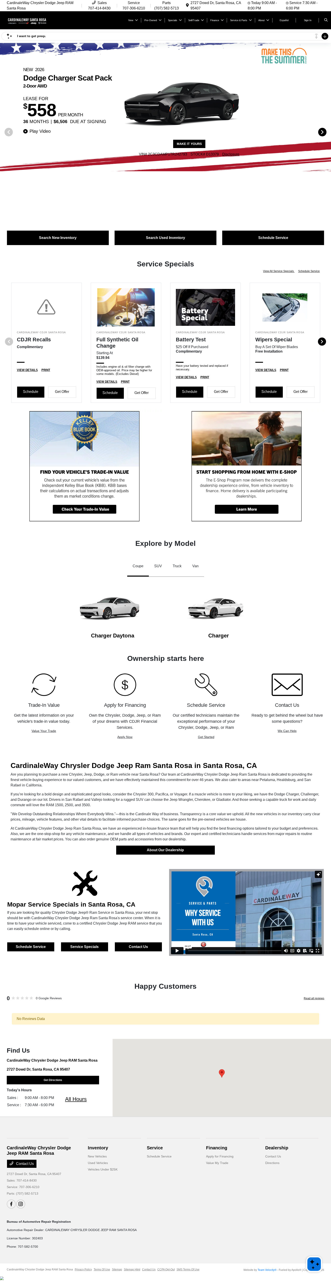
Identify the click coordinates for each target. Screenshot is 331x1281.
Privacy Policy (83, 1269)
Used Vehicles (98, 1163)
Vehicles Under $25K (103, 1169)
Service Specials (84, 947)
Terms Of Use (102, 1269)
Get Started (206, 737)
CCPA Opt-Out (166, 1269)
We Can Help (287, 731)
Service (155, 1147)
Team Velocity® (267, 1270)
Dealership (276, 1147)
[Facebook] (11, 1204)
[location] (187, 5)
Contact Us (138, 947)
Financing (216, 1147)
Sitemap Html (132, 1269)
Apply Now (124, 737)
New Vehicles (97, 1156)
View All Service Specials (279, 271)
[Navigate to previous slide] (3, 131)
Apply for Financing (220, 1156)
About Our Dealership (165, 850)
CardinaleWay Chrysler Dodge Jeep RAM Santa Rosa (40, 1269)
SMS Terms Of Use (188, 1269)
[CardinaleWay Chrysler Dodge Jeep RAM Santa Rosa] (27, 20)
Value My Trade (217, 1163)
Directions (272, 1163)
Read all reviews (314, 998)
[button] (222, 1073)
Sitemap (117, 1269)
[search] (326, 20)
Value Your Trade (44, 731)
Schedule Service (309, 271)
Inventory (98, 1147)
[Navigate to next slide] (327, 131)
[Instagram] (20, 1204)
